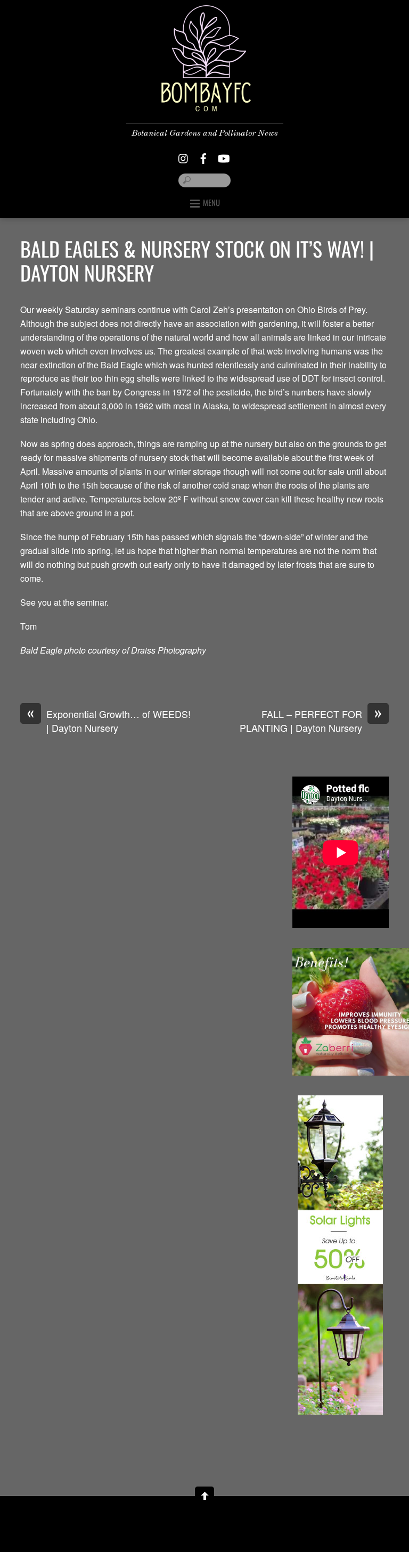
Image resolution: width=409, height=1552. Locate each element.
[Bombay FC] (204, 103)
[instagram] (183, 155)
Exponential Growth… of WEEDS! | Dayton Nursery (109, 720)
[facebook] (203, 155)
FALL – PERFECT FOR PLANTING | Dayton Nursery (311, 720)
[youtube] (223, 155)
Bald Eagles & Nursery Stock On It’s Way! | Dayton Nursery (197, 261)
